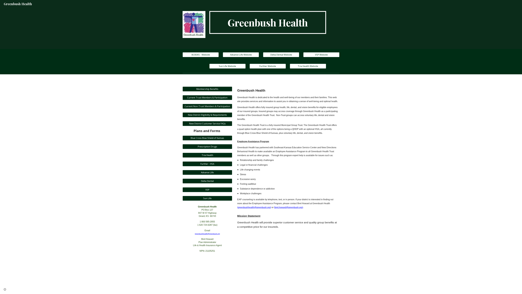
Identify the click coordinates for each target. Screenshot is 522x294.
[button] (5, 289)
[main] (267, 22)
